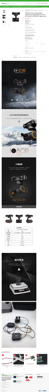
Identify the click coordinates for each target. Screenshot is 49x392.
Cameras (36, 51)
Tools (28, 9)
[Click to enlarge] (8, 24)
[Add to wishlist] (12, 358)
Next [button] (5, 25)
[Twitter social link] (28, 53)
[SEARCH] (34, 3)
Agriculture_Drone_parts (31, 51)
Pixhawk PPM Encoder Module (30, 363)
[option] (4, 11)
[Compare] (12, 355)
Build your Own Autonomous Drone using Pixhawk (19, 381)
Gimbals (41, 51)
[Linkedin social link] (30, 53)
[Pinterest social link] (29, 53)
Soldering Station (31, 9)
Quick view (12, 357)
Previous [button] (3, 25)
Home (26, 9)
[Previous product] (45, 10)
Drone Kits (38, 51)
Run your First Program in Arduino (20, 376)
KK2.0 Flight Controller (42, 365)
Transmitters (26, 52)
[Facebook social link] (27, 53)
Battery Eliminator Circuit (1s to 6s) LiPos (7, 365)
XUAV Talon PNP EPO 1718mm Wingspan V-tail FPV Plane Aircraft (18, 365)
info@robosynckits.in (4, 387)
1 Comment (22, 383)
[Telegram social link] (31, 53)
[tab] (15, 57)
